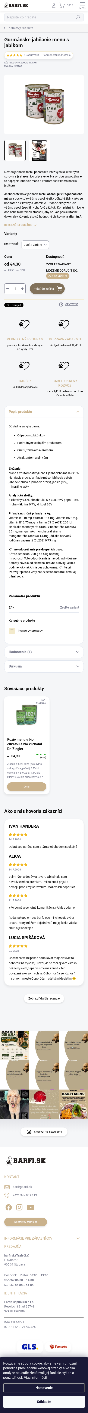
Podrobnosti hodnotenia (57, 55)
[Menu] (82, 5)
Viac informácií (35, 1377)
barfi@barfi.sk (22, 1187)
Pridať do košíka (43, 288)
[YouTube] (30, 1206)
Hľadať (78, 17)
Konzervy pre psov (30, 630)
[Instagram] (18, 1206)
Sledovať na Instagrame (48, 1131)
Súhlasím (44, 1402)
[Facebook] (8, 1206)
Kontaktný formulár (25, 1222)
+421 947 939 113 (25, 1195)
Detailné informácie (18, 225)
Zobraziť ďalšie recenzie (44, 998)
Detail (26, 786)
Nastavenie (44, 1388)
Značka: (13, 66)
